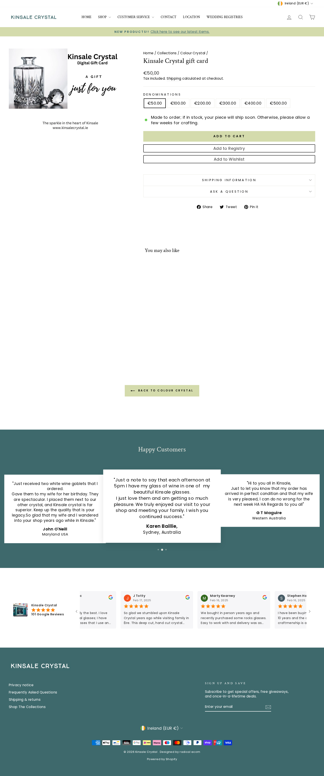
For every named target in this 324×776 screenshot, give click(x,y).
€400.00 (252, 103)
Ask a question (229, 191)
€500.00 (278, 103)
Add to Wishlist (229, 159)
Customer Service (134, 17)
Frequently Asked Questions (33, 692)
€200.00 (202, 103)
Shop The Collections (27, 707)
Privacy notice (21, 685)
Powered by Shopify (162, 759)
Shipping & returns (25, 699)
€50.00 (154, 103)
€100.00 (178, 103)
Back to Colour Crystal (165, 390)
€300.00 (227, 103)
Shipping (174, 78)
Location (191, 17)
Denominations (162, 94)
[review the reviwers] (104, 598)
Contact (168, 17)
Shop (103, 17)
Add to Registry (229, 148)
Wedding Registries (225, 17)
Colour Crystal (192, 53)
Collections (167, 53)
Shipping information (229, 180)
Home (86, 17)
